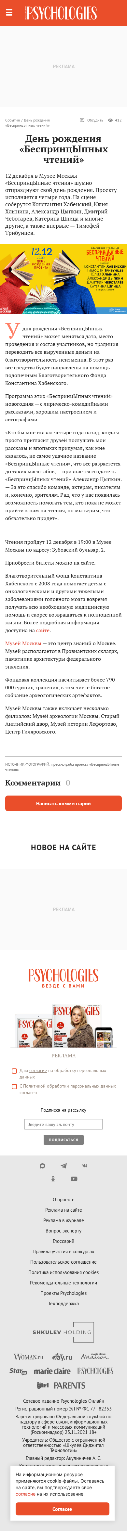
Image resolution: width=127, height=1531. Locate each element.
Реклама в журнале (63, 1220)
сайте (42, 630)
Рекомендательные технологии (63, 1283)
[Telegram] (64, 1165)
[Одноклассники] (53, 1178)
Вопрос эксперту (63, 1231)
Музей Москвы (23, 643)
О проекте (64, 1199)
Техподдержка (63, 1303)
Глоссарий (63, 1241)
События (12, 120)
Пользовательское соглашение (63, 1262)
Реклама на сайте (63, 1210)
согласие (38, 1070)
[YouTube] (74, 1178)
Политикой (34, 1086)
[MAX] (42, 1165)
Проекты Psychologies (63, 1293)
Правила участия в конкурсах (63, 1251)
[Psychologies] (61, 12)
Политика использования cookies (63, 1272)
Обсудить (95, 120)
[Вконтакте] (85, 1165)
